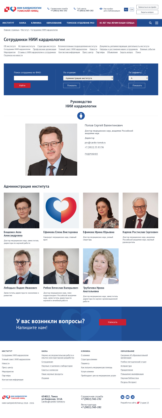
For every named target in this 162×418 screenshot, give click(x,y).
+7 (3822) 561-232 (91, 399)
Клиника (36, 22)
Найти (22, 85)
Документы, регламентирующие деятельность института (124, 46)
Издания (45, 378)
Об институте (10, 46)
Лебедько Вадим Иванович (20, 288)
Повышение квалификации (132, 374)
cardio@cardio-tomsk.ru (53, 401)
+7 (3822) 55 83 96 (94, 147)
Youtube (127, 397)
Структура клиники (89, 359)
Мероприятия (9, 52)
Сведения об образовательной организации (134, 356)
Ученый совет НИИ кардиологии (73, 49)
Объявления (112, 52)
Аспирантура (126, 366)
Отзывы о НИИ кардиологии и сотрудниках (37, 52)
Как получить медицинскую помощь (96, 367)
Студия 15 (144, 402)
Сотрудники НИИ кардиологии (44, 30)
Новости (93, 49)
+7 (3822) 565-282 (91, 407)
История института (26, 46)
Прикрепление (127, 370)
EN (132, 9)
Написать (112, 322)
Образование (54, 22)
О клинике (85, 355)
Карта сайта (156, 23)
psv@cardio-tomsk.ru (95, 142)
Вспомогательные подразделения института (77, 46)
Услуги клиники (87, 371)
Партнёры (100, 52)
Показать (72, 85)
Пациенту (85, 363)
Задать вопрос (126, 52)
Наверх (155, 411)
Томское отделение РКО (80, 22)
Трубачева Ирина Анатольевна (93, 289)
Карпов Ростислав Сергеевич (140, 232)
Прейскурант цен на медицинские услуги (98, 375)
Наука (22, 22)
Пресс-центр (87, 52)
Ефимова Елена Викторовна (60, 232)
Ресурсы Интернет (129, 382)
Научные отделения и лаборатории (57, 366)
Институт (8, 22)
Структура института (46, 46)
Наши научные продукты (52, 374)
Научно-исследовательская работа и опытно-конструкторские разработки (58, 356)
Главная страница (11, 30)
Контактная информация (69, 52)
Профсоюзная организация (44, 49)
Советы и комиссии (50, 370)
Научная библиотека (130, 378)
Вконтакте (122, 397)
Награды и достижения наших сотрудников (119, 49)
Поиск (150, 23)
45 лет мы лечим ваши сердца (116, 22)
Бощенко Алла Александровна (13, 233)
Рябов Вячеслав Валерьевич (60, 288)
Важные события (147, 49)
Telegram (133, 397)
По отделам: (69, 72)
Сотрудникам (47, 361)
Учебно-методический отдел (133, 361)
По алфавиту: (135, 72)
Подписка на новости (13, 55)
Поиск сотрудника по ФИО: (27, 72)
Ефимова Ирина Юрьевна (98, 232)
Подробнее (91, 153)
